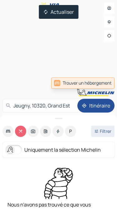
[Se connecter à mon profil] (109, 8)
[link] (83, 83)
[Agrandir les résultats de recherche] (58, 118)
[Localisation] (109, 35)
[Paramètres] (109, 22)
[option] (8, 131)
